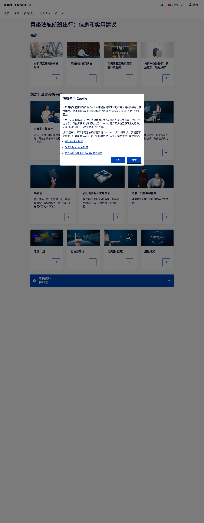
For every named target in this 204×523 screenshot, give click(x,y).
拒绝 (118, 160)
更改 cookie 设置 (74, 141)
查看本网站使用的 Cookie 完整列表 (83, 153)
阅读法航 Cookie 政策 (76, 147)
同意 (134, 160)
